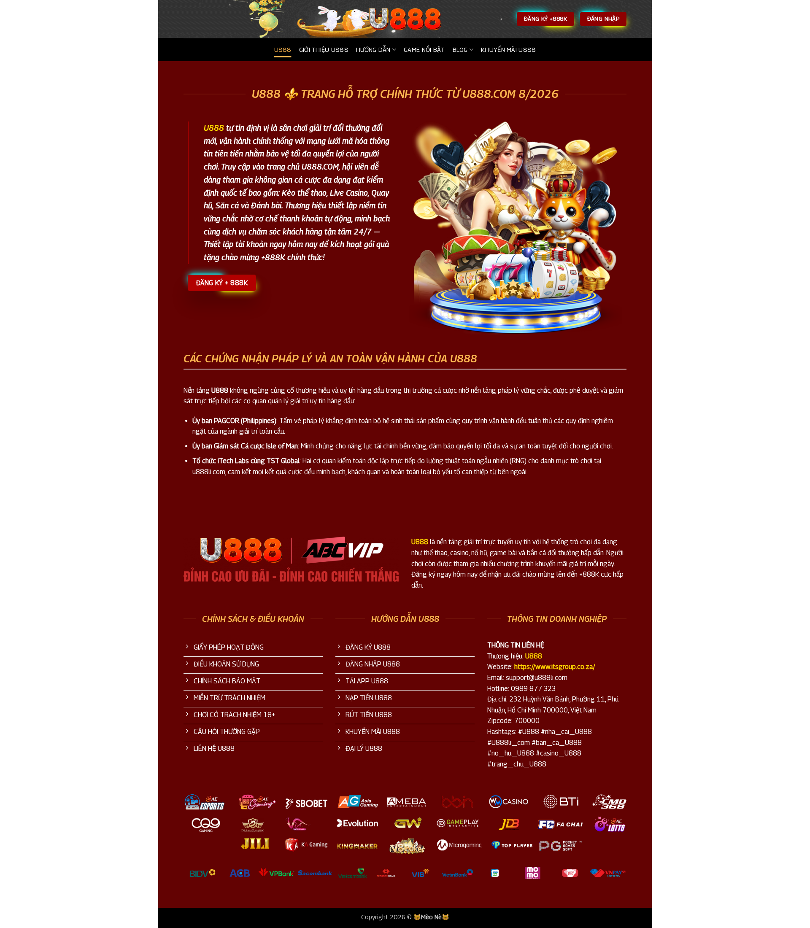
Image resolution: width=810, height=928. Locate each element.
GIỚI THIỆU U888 (323, 49)
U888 (283, 49)
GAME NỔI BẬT (424, 49)
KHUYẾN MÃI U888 (508, 49)
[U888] (405, 19)
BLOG (460, 49)
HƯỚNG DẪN (373, 49)
